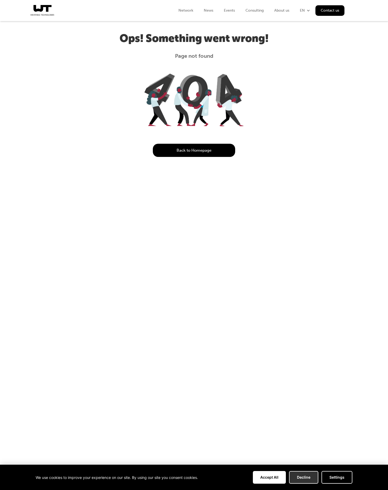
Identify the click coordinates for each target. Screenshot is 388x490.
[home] (42, 10)
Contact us (330, 10)
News (208, 10)
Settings (336, 477)
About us (281, 10)
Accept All (269, 477)
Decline (303, 477)
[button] (305, 10)
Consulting (254, 10)
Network (185, 10)
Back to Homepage (194, 150)
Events (229, 10)
